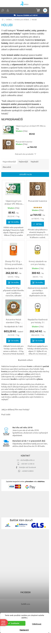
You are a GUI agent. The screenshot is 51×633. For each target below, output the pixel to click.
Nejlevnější (23, 161)
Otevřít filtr (25, 174)
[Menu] (45, 10)
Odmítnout (36, 624)
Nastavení (24, 630)
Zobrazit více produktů (24, 154)
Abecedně (7, 167)
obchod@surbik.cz (27, 460)
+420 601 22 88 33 (27, 464)
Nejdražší (34, 161)
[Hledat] (2, 10)
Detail (39, 224)
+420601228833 (27, 471)
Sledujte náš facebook (27, 467)
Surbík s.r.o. (25, 604)
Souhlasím (15, 623)
